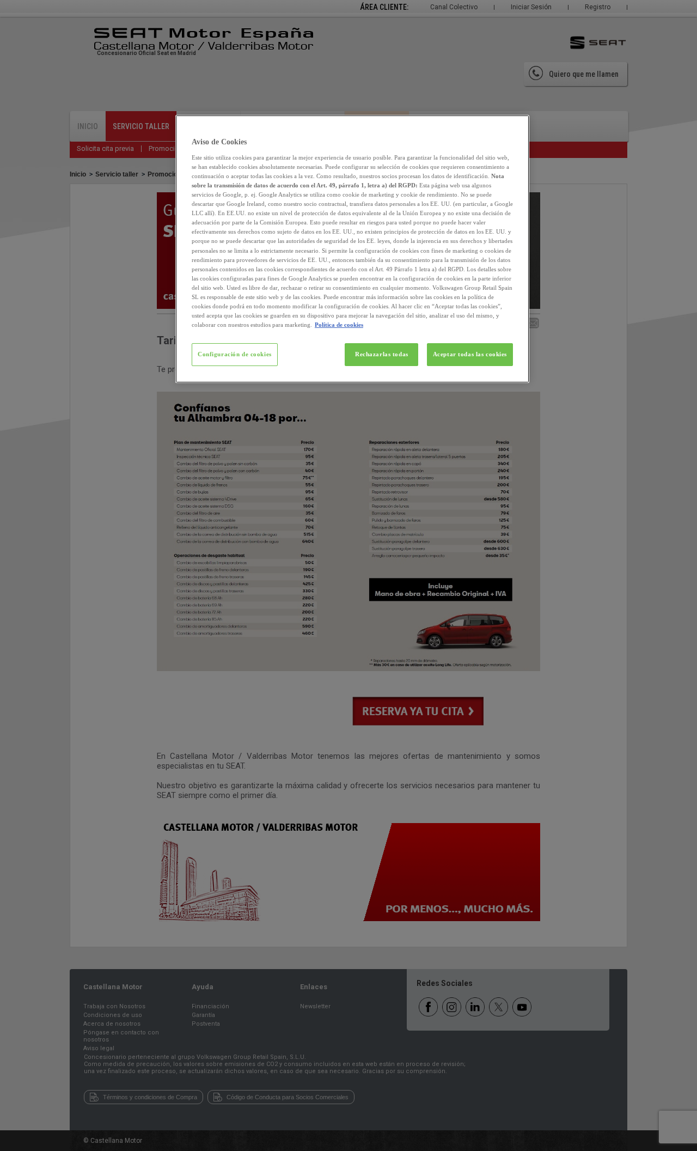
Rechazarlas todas (381, 354)
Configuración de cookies (235, 354)
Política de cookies (339, 324)
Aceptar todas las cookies (470, 354)
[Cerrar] (514, 128)
